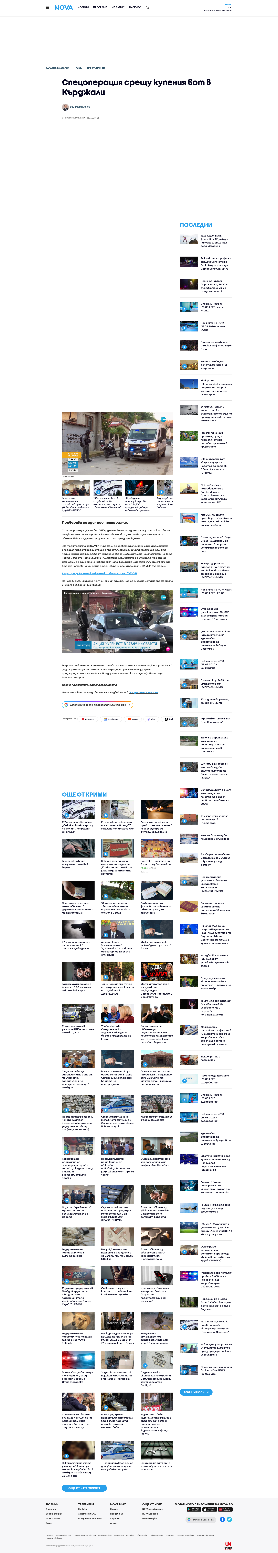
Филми (113, 1523)
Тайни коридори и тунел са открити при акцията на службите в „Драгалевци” (117, 989)
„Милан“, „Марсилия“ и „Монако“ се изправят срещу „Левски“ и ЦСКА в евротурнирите (216, 1229)
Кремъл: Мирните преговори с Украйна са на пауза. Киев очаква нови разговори (216, 519)
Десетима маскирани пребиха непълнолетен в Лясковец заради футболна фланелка (156, 827)
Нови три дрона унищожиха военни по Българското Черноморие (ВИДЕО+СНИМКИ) (214, 884)
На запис (118, 7)
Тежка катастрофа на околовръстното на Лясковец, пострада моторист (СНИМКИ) (216, 263)
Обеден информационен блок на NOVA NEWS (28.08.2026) (216, 1370)
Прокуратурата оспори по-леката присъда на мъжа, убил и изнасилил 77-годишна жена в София (117, 1338)
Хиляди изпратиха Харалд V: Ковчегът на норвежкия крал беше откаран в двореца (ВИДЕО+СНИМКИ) (215, 570)
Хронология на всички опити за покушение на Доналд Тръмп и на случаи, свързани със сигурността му (77, 1421)
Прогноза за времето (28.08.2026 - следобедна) (215, 1079)
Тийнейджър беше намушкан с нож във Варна (75, 864)
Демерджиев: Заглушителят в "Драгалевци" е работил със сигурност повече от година (116, 948)
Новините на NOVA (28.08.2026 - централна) (212, 664)
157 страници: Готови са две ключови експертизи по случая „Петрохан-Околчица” (78, 827)
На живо (135, 7)
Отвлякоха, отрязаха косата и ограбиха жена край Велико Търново (117, 1291)
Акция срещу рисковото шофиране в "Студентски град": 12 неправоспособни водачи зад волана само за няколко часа (216, 1036)
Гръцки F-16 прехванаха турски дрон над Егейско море (216, 1208)
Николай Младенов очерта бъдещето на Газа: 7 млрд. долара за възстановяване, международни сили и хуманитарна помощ (216, 934)
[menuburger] (48, 7)
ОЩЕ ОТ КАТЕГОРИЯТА (84, 1488)
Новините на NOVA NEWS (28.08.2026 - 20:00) (216, 591)
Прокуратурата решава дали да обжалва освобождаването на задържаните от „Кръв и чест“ (117, 1166)
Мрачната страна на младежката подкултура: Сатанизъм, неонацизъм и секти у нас (156, 990)
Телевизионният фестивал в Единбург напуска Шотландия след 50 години (214, 240)
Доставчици (119, 1535)
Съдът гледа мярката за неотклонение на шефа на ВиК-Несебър (155, 1161)
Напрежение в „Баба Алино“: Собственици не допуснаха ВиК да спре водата (216, 1304)
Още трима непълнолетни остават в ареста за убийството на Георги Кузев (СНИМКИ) (215, 1253)
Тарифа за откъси (105, 1535)
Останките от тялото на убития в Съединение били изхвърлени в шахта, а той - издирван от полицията (156, 1077)
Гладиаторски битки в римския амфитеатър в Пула (216, 345)
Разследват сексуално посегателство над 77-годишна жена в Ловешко (117, 825)
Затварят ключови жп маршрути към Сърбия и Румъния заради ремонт (215, 859)
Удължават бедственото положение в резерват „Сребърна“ (216, 1138)
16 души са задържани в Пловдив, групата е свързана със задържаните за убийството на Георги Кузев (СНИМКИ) (77, 1296)
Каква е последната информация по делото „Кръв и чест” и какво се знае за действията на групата (116, 867)
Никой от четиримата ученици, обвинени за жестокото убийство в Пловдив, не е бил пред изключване (77, 1469)
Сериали (114, 1518)
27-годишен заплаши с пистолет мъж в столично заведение (76, 945)
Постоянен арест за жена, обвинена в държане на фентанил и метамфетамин (77, 908)
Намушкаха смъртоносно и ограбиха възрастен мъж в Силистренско (154, 1338)
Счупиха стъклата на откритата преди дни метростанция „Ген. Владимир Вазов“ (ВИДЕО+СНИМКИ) (116, 1213)
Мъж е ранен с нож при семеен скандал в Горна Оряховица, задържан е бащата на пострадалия (116, 1077)
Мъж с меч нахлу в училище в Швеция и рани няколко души (78, 1029)
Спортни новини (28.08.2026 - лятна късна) (213, 307)
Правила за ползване (186, 1535)
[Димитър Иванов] (65, 107)
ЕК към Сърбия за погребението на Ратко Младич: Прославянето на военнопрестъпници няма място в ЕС (214, 494)
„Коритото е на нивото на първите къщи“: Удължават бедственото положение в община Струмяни (216, 640)
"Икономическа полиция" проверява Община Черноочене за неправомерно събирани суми (216, 1279)
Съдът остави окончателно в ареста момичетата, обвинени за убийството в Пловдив (156, 1378)
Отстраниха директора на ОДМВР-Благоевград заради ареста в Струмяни (215, 613)
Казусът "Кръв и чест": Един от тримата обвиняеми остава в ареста (76, 1212)
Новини (83, 7)
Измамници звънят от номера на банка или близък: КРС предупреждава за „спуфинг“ (155, 1294)
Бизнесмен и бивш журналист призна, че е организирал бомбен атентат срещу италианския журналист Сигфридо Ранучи (156, 1424)
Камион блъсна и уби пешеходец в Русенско (215, 837)
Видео (49, 1523)
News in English (149, 1518)
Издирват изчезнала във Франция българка (157, 1118)
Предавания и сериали (90, 1518)
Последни (51, 1509)
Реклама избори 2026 (63, 1535)
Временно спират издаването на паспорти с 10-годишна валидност (216, 908)
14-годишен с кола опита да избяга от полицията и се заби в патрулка (117, 1466)
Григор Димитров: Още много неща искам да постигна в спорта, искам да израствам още (216, 544)
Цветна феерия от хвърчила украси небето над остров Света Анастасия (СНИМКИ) (214, 466)
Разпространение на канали (85, 1535)
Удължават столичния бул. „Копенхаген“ (215, 720)
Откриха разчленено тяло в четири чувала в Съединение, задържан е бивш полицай (117, 1121)
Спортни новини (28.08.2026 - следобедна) (211, 1098)
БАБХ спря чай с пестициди (210, 1058)
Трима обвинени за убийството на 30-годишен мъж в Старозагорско (153, 1254)
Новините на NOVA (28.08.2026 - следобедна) (212, 1117)
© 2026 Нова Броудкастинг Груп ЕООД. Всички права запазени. (69, 1546)
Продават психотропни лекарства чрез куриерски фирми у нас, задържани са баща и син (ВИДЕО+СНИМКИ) (77, 1123)
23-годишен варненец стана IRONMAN (214, 701)
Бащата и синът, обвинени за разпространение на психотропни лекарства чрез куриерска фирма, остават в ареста (157, 1034)
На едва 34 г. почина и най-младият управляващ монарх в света (215, 960)
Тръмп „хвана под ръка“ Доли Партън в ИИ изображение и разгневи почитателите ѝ (216, 1007)
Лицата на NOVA (87, 1513)
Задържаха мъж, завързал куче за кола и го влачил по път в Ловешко (77, 1338)
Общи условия (142, 1535)
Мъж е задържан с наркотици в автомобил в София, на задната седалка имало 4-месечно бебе (117, 1421)
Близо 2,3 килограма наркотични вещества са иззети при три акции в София (117, 1254)
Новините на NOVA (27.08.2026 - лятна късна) (213, 326)
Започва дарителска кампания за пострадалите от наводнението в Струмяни (214, 744)
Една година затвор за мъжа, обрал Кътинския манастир (156, 1466)
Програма (100, 7)
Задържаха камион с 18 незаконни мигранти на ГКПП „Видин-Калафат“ (116, 1375)
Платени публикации (54, 1538)
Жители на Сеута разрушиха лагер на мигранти (214, 365)
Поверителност (156, 1535)
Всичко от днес (54, 1513)
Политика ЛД (170, 1535)
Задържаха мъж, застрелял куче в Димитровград (73, 1252)
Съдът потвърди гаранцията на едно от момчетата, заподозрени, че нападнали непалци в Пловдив (77, 1079)
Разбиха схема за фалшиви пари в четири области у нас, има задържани (156, 908)
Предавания (116, 1513)
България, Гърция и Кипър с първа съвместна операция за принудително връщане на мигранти (216, 413)
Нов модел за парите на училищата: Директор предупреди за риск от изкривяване (216, 1349)
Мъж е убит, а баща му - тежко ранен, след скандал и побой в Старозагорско (77, 1377)
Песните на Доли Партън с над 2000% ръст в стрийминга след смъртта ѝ (214, 286)
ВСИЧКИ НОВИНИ (196, 1392)
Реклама (49, 1535)
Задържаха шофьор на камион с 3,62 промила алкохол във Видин (76, 987)
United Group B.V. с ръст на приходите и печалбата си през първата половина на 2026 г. (216, 796)
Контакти (130, 1535)
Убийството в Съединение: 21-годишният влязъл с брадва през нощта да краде (116, 1032)
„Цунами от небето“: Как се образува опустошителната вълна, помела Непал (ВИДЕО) (214, 770)
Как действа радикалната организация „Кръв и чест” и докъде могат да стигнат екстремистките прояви (78, 1168)
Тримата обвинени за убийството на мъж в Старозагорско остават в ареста (155, 1212)
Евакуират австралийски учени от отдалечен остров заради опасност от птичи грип (216, 387)
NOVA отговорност (152, 1509)
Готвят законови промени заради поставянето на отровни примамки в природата (214, 439)
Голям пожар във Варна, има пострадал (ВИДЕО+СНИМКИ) (216, 684)
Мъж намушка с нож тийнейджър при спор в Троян (156, 945)
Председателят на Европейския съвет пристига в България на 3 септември (216, 983)
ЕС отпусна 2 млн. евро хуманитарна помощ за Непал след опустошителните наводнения (216, 1162)
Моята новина (53, 1518)
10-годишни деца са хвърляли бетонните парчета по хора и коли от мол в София (116, 908)
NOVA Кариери (150, 1513)
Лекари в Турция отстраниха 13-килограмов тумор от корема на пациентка (215, 1187)
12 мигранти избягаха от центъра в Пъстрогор (214, 819)
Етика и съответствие (205, 1535)
